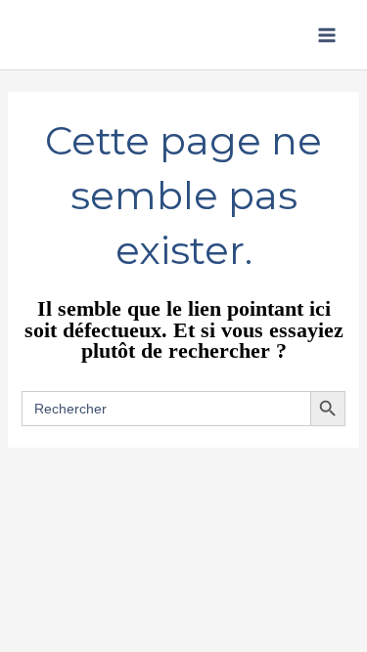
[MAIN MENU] (326, 35)
